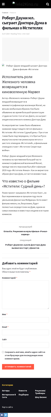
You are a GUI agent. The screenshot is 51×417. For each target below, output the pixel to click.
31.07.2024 (5, 34)
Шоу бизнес (41, 397)
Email (5, 327)
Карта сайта (7, 407)
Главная (5, 13)
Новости (13, 13)
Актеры (6, 390)
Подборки (24, 394)
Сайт (4, 339)
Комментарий (9, 278)
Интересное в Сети (9, 395)
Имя (5, 314)
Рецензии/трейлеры (40, 392)
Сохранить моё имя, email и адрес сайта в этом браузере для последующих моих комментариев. (25, 355)
